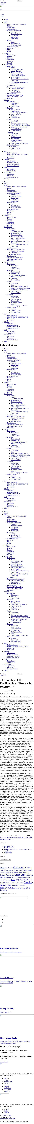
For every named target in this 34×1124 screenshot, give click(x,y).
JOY (12, 122)
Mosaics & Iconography (14, 30)
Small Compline (15, 77)
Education (10, 108)
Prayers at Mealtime (16, 72)
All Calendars (11, 161)
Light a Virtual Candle (8, 1038)
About (5, 22)
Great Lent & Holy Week (14, 96)
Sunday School (15, 109)
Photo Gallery (11, 169)
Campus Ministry (16, 130)
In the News (10, 158)
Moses (26, 880)
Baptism (9, 56)
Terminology (14, 90)
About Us (6, 1078)
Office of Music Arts (13, 145)
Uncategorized (8, 852)
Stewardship (7, 172)
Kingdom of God (27, 877)
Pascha (28, 882)
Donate (6, 19)
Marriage (9, 58)
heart (27, 875)
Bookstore (14, 116)
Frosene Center (11, 40)
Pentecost (13, 885)
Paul (33, 882)
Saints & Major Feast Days (15, 95)
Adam (2, 867)
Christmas (18, 867)
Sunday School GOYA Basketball (20, 125)
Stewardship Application (9, 948)
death (30, 870)
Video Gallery (11, 170)
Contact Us (7, 1091)
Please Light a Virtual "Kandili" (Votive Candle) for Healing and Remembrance (15, 1042)
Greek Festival (15, 135)
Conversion (10, 61)
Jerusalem (14, 877)
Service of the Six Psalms (18, 75)
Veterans (13, 141)
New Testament (13, 882)
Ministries (6, 100)
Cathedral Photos (12, 29)
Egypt (6, 872)
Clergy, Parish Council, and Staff (16, 24)
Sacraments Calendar (13, 166)
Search (6, 21)
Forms (9, 51)
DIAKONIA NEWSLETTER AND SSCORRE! (18, 849)
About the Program (16, 34)
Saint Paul (15, 888)
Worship (13, 146)
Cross (25, 870)
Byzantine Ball (15, 138)
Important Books (15, 92)
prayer (18, 885)
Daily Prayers (11, 66)
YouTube (6, 1112)
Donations (10, 175)
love (13, 879)
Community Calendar (13, 164)
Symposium (14, 133)
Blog (5, 151)
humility (2, 877)
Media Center (7, 1088)
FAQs (9, 50)
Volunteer (10, 132)
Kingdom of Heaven (4, 879)
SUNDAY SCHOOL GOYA (19, 124)
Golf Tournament (16, 137)
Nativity (7, 882)
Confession (10, 59)
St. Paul (26, 887)
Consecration (11, 27)
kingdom (20, 877)
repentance (22, 885)
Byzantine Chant (15, 150)
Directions (10, 48)
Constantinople (18, 870)
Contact (6, 179)
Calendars (6, 159)
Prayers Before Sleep (17, 74)
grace (13, 875)
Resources (10, 98)
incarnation (7, 877)
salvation (20, 888)
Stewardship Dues (12, 177)
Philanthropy (14, 103)
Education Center (16, 45)
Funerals (9, 63)
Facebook (6, 1109)
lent (10, 880)
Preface (13, 67)
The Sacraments (11, 85)
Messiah (21, 880)
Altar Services (15, 111)
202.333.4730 (7, 1115)
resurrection (6, 887)
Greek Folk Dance (16, 129)
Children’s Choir (15, 148)
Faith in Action (15, 106)
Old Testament (20, 882)
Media (5, 167)
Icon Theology (11, 93)
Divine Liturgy (11, 55)
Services (6, 53)
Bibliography (14, 38)
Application (10, 174)
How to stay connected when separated (11, 952)
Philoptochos (11, 101)
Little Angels (14, 121)
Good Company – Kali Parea (19, 143)
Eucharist (10, 872)
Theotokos (3, 890)
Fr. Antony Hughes (21, 872)
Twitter (6, 1111)
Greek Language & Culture (19, 113)
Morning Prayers (15, 71)
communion (10, 870)
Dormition (2, 872)
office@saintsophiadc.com (7, 1118)
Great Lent (19, 874)
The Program (14, 35)
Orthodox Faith (8, 64)
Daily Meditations (12, 153)
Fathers (15, 872)
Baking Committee (16, 140)
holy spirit (30, 875)
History (9, 26)
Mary (17, 880)
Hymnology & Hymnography (15, 87)
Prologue (13, 32)
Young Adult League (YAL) (19, 127)
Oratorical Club (15, 117)
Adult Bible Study (16, 114)
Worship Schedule (6, 1009)
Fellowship (14, 104)
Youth (9, 119)
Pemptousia (5, 885)
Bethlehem (10, 867)
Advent (6, 867)
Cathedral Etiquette (12, 46)
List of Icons (14, 37)
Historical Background (17, 88)
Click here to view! (5, 1012)
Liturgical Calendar (12, 162)
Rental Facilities (15, 43)
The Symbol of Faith (17, 69)
